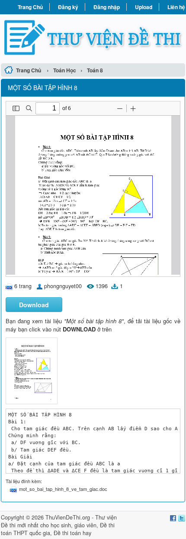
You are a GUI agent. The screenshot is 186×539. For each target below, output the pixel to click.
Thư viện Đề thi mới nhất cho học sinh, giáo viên (59, 521)
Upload (143, 7)
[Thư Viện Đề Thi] (93, 37)
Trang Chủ (30, 7)
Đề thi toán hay (72, 533)
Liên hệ (176, 7)
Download (34, 304)
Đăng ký (68, 7)
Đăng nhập (106, 7)
